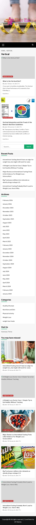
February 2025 (8, 245)
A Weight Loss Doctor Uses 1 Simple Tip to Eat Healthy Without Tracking (17, 167)
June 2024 (6, 275)
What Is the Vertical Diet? (12, 81)
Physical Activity (8, 313)
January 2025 (7, 249)
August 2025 (7, 223)
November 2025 (8, 211)
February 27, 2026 (13, 404)
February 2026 (8, 200)
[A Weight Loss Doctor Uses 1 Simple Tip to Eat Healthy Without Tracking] (18, 387)
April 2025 (6, 238)
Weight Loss (7, 317)
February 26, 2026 (13, 441)
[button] (3, 44)
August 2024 (7, 267)
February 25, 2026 (13, 475)
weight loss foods (9, 321)
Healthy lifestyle (8, 306)
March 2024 (7, 286)
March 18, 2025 (13, 83)
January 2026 (7, 204)
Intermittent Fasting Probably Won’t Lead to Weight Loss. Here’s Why (18, 187)
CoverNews (28, 519)
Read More (6, 93)
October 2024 (7, 260)
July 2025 (6, 226)
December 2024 (8, 252)
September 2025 (8, 219)
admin (5, 83)
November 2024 (8, 256)
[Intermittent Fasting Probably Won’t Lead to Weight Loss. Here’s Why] (18, 492)
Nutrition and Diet (7, 76)
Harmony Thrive (6, 332)
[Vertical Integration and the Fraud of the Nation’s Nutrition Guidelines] (18, 109)
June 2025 (6, 230)
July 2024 (6, 271)
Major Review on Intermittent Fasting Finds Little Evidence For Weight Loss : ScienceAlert (17, 174)
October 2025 (7, 215)
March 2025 (7, 241)
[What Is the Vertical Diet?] (18, 67)
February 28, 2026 (13, 370)
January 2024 (7, 294)
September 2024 (8, 264)
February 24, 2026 (13, 510)
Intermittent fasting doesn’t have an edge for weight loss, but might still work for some (18, 161)
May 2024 (6, 279)
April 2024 (6, 282)
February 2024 (8, 290)
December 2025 (8, 208)
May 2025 (6, 234)
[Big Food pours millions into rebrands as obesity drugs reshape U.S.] (18, 457)
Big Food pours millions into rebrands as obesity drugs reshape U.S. (16, 181)
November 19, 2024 (14, 127)
